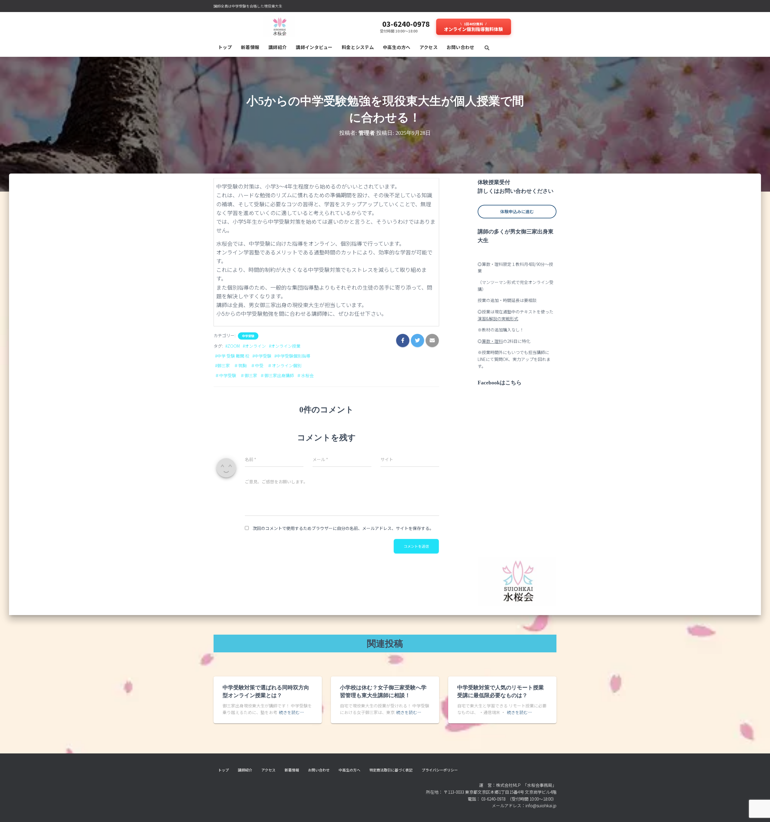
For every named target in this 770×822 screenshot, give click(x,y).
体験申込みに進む (517, 211)
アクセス (429, 47)
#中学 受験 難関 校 (232, 356)
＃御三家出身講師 (277, 375)
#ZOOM (232, 346)
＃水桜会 (305, 375)
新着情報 (250, 47)
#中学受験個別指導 (292, 356)
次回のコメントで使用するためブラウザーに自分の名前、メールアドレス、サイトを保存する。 (343, 528)
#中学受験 (261, 356)
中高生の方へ (397, 47)
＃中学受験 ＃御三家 (236, 375)
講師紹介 (277, 47)
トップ (225, 47)
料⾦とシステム (358, 47)
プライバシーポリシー (440, 769)
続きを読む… (291, 712)
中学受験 (248, 336)
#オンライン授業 (284, 346)
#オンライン (254, 346)
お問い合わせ (460, 47)
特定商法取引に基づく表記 (391, 769)
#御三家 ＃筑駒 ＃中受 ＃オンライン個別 (258, 365)
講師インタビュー (314, 47)
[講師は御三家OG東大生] (279, 27)
